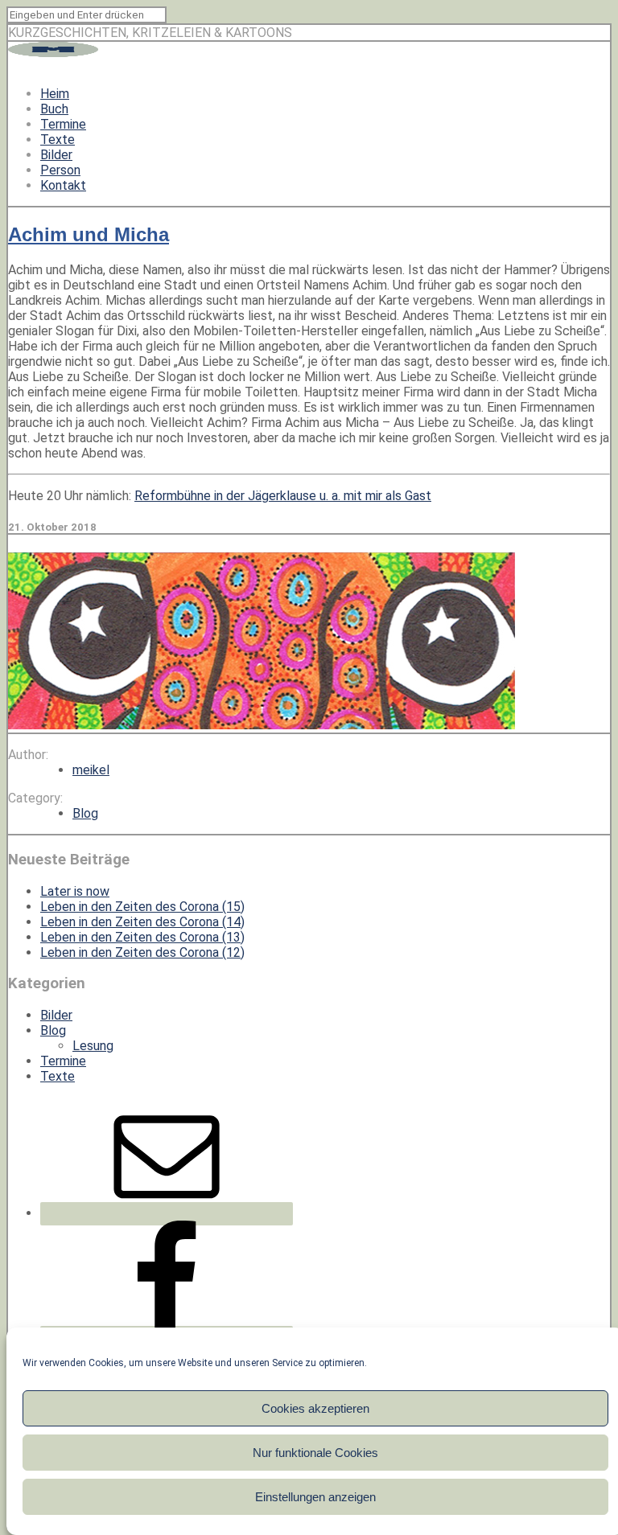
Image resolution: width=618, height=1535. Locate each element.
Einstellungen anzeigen (315, 1497)
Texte (57, 139)
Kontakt (63, 185)
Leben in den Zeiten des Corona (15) (142, 906)
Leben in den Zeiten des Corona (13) (142, 937)
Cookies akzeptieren (315, 1408)
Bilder (56, 154)
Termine (63, 124)
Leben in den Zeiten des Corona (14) (142, 922)
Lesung (92, 1045)
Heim (54, 93)
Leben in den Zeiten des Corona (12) (142, 952)
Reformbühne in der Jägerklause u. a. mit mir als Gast (282, 495)
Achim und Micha (88, 234)
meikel (90, 770)
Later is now (74, 891)
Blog (85, 813)
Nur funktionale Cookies (315, 1452)
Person (60, 170)
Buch (54, 109)
